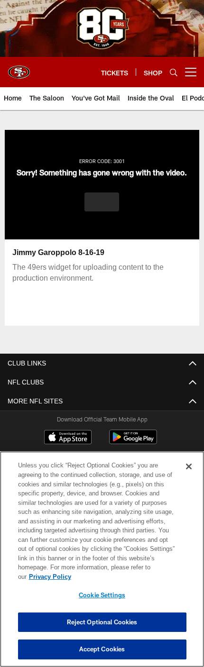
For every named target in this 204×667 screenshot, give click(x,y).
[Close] (188, 476)
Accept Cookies (102, 649)
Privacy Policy (123, 576)
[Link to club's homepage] (19, 68)
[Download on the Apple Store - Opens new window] (68, 438)
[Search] (173, 72)
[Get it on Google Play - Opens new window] (133, 441)
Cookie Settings (102, 595)
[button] (101, 201)
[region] (102, 564)
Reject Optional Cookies (102, 622)
